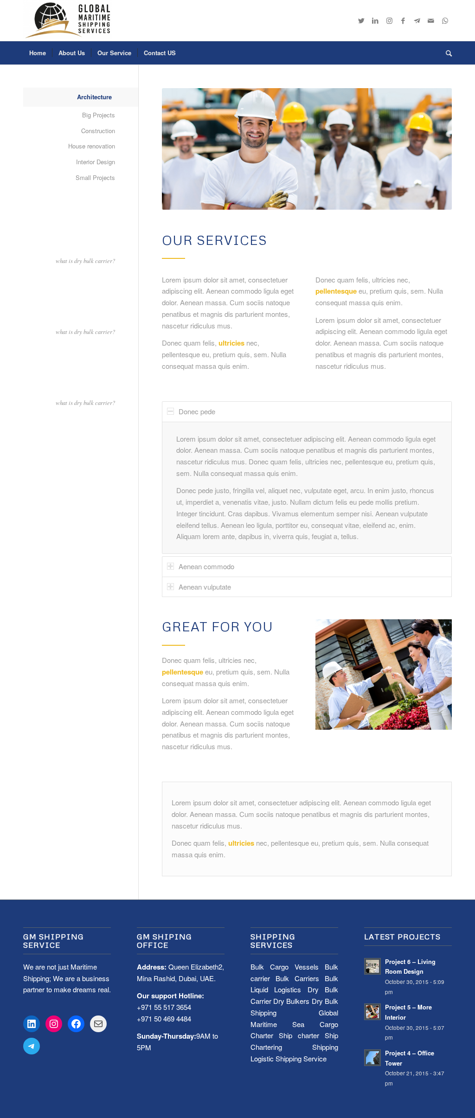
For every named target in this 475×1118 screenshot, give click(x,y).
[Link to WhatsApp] (445, 20)
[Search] (446, 52)
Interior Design (95, 161)
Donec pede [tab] (197, 411)
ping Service (308, 1058)
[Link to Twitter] (361, 20)
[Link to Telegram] (417, 20)
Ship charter (299, 1035)
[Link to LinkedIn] (375, 20)
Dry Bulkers (291, 1001)
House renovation (91, 145)
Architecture (94, 96)
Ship (282, 1058)
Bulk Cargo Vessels (284, 966)
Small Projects (95, 177)
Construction (98, 130)
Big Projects (98, 114)
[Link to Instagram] (389, 20)
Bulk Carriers (297, 978)
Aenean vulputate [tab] (205, 586)
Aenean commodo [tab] (206, 566)
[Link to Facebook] (403, 20)
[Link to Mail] (431, 20)
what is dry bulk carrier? (85, 260)
